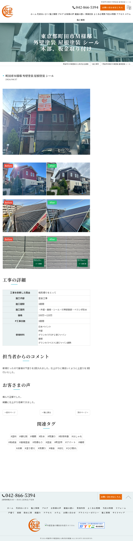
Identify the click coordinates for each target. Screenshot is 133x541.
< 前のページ (10, 412)
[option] (24, 179)
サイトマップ (119, 512)
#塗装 (49, 442)
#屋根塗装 (24, 442)
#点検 (19, 448)
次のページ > (82, 412)
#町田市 (58, 442)
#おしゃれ (77, 436)
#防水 (42, 436)
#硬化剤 (23, 436)
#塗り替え (30, 448)
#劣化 (61, 448)
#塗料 (14, 436)
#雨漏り (52, 436)
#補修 (81, 442)
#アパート (70, 442)
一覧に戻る (46, 412)
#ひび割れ (71, 448)
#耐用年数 (64, 436)
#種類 (33, 436)
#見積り (42, 448)
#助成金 (12, 442)
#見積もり (38, 442)
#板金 (52, 448)
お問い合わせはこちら (112, 7)
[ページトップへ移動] (128, 497)
